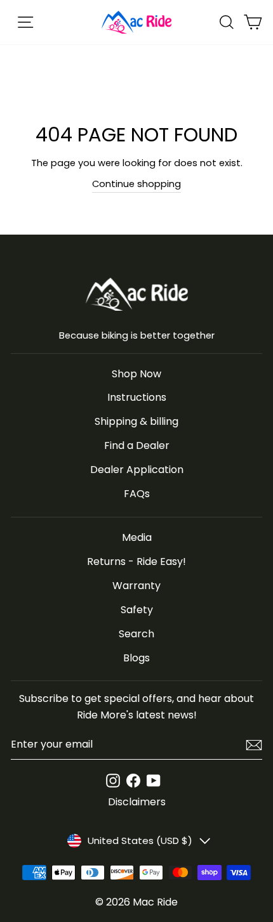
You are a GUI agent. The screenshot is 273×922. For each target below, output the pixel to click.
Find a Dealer (137, 445)
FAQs (137, 493)
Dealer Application (136, 469)
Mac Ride (155, 902)
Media (137, 537)
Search (136, 634)
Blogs (136, 658)
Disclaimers (137, 802)
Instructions (136, 397)
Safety (137, 609)
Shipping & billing (136, 421)
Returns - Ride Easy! (136, 561)
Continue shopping (136, 184)
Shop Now (136, 374)
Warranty (136, 585)
